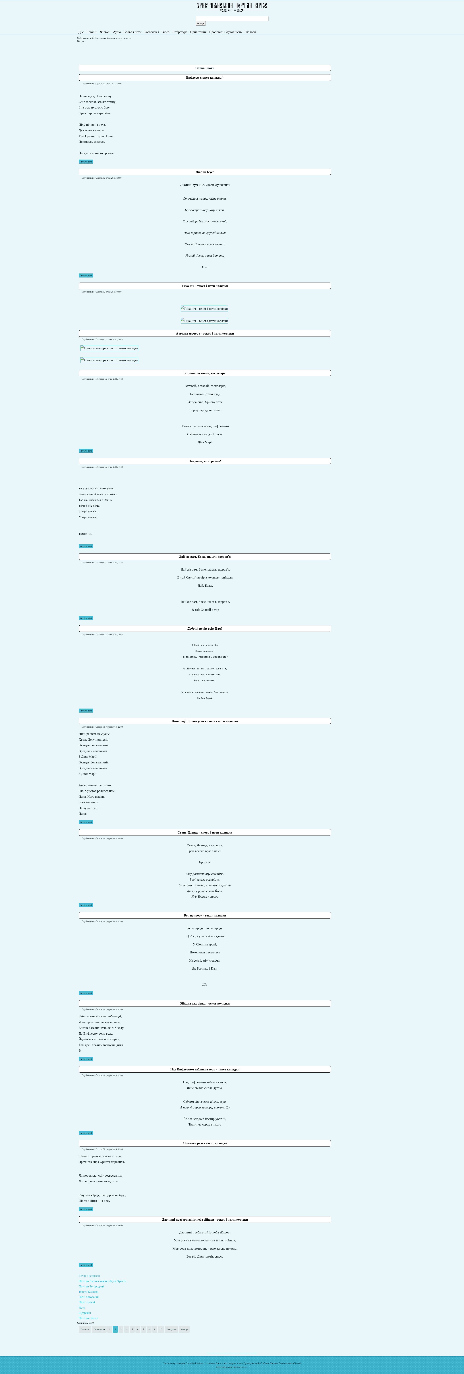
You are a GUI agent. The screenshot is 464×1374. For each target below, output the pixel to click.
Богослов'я (151, 32)
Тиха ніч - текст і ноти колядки (205, 285)
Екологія (250, 32)
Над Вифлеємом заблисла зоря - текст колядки (204, 1069)
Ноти (82, 1307)
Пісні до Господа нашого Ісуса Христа (102, 1281)
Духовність (234, 32)
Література (179, 32)
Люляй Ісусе (205, 171)
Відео (165, 32)
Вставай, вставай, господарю (204, 373)
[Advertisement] (145, 52)
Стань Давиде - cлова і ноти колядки (204, 832)
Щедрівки (85, 1313)
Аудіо (117, 32)
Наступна (171, 1329)
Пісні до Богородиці (91, 1286)
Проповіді (216, 32)
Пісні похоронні (89, 1297)
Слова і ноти (133, 32)
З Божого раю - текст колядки (205, 1143)
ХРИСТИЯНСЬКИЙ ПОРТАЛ (228, 1367)
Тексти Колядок (88, 1291)
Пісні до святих (88, 1318)
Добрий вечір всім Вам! (204, 628)
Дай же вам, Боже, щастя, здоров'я (205, 556)
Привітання (198, 32)
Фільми (105, 32)
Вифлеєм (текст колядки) (204, 77)
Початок (84, 1329)
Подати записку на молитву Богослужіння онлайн (232, 1352)
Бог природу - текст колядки (205, 915)
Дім (81, 32)
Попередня (99, 1329)
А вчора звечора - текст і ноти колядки (205, 333)
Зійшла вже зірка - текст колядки (205, 1003)
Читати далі (86, 161)
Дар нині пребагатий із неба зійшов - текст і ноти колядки (205, 1219)
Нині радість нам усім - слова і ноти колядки (205, 721)
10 (161, 1329)
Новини (91, 32)
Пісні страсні (87, 1302)
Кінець (184, 1329)
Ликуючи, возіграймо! (204, 461)
